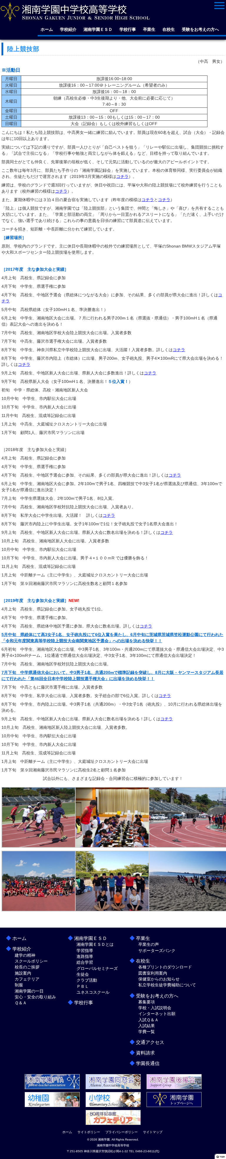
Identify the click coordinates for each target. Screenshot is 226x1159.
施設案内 (23, 973)
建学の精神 (25, 955)
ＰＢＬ (83, 986)
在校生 (168, 29)
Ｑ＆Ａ (21, 1002)
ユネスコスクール (93, 992)
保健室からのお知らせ (159, 979)
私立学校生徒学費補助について (167, 985)
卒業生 (149, 29)
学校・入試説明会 (154, 1007)
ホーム (47, 29)
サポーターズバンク (156, 950)
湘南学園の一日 (29, 991)
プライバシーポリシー (121, 1132)
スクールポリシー (31, 961)
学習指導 (85, 950)
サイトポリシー (88, 1132)
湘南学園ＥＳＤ (98, 29)
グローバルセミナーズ (97, 968)
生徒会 (83, 974)
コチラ (122, 176)
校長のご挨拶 (27, 967)
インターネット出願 (156, 1013)
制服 (19, 985)
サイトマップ (152, 1132)
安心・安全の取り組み (35, 997)
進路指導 (85, 956)
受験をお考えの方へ (200, 29)
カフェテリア (27, 979)
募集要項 (146, 1002)
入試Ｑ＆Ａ (148, 1019)
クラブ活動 (87, 980)
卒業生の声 (148, 944)
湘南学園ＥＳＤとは (95, 944)
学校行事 (127, 29)
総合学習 (85, 962)
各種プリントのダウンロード (165, 967)
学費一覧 (146, 1031)
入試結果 (146, 1025)
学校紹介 (68, 29)
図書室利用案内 (152, 973)
